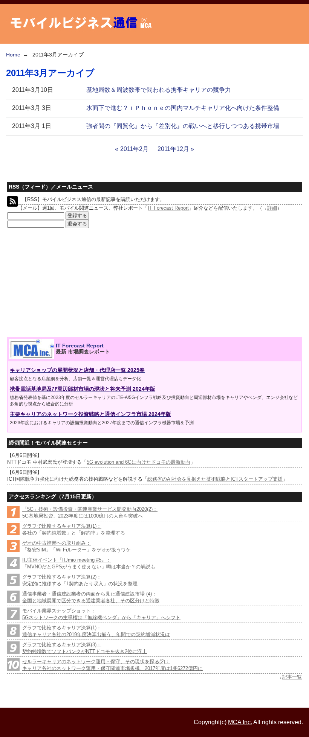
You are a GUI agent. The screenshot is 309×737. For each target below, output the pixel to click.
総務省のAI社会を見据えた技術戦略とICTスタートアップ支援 (215, 479)
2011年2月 (134, 149)
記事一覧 (292, 677)
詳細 (272, 208)
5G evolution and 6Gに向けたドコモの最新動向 (138, 462)
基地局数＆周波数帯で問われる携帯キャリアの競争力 (158, 90)
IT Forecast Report (168, 208)
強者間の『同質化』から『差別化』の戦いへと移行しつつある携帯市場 (182, 126)
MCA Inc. (240, 722)
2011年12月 (173, 149)
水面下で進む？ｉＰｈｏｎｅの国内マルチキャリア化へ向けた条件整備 (182, 108)
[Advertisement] (62, 283)
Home (13, 55)
